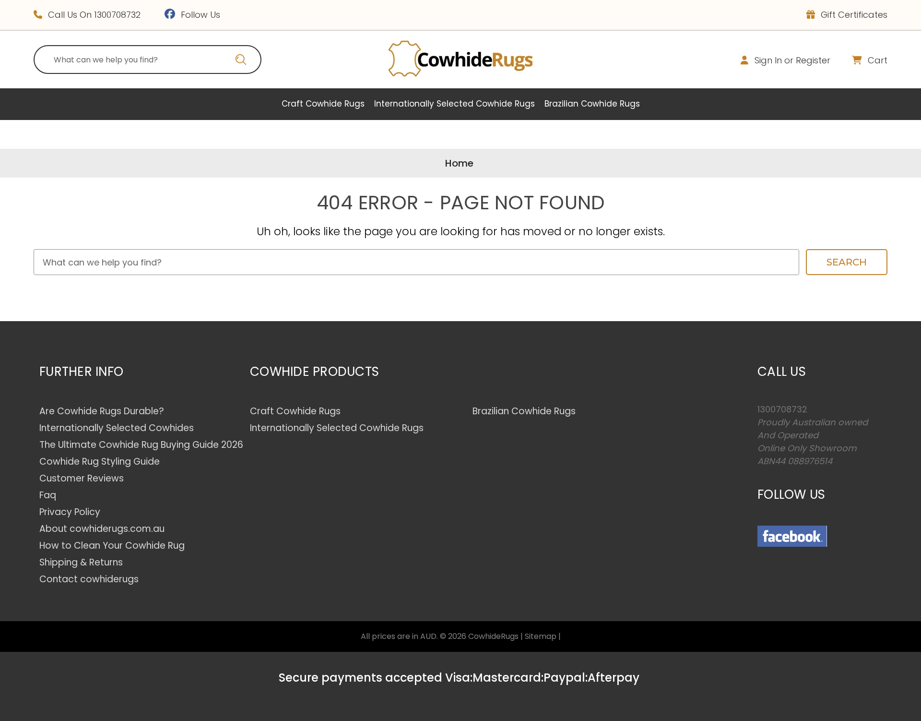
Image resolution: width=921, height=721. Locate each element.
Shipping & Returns (81, 562)
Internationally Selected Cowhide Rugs (454, 103)
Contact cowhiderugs (89, 579)
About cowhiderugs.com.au (102, 528)
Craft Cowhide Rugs (323, 103)
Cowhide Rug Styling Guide (99, 461)
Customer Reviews (81, 478)
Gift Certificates (852, 15)
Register (813, 60)
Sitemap (540, 636)
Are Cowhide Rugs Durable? (101, 411)
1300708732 (117, 15)
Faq (47, 495)
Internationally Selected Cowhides (116, 427)
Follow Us (199, 15)
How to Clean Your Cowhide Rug (112, 545)
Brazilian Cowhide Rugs (592, 103)
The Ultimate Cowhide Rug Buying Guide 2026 (141, 444)
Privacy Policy (69, 511)
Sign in (768, 60)
